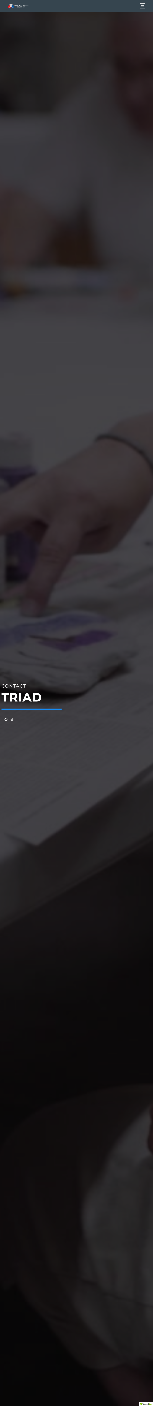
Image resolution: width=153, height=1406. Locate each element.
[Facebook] (6, 719)
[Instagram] (12, 719)
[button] (142, 6)
